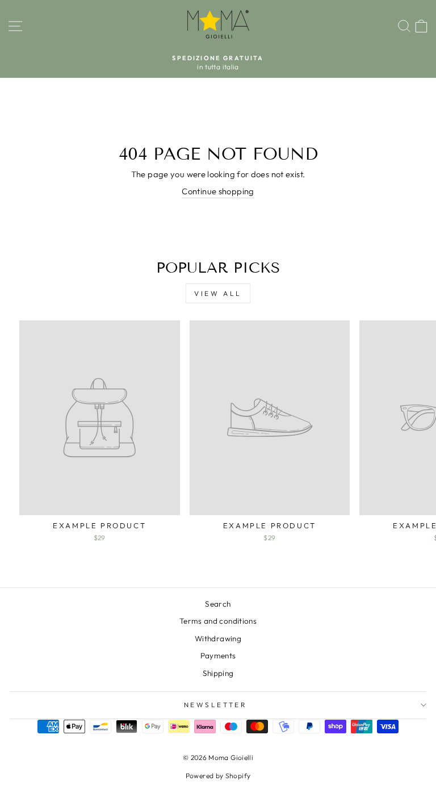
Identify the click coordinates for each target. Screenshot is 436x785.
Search (217, 604)
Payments (218, 655)
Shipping (218, 673)
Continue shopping (218, 191)
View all (218, 293)
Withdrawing (218, 638)
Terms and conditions (218, 621)
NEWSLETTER (215, 704)
